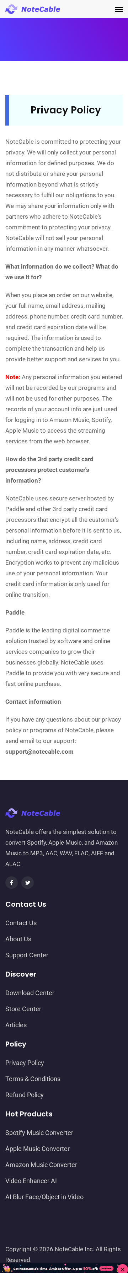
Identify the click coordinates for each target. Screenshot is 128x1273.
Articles (16, 1025)
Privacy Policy (24, 1062)
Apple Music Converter (37, 1148)
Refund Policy (24, 1095)
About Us (18, 939)
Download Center (29, 993)
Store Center (23, 1009)
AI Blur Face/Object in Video (44, 1197)
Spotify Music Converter (39, 1132)
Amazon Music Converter (41, 1164)
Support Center (26, 955)
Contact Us (21, 923)
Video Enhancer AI (31, 1181)
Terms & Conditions (32, 1079)
